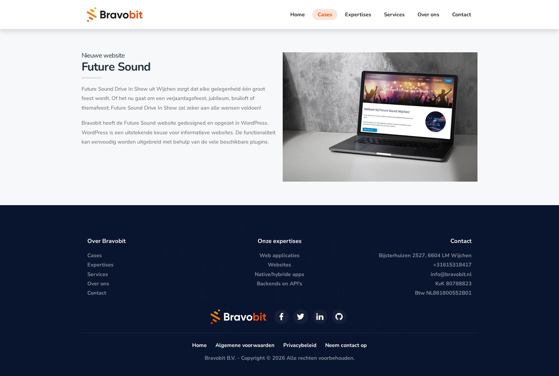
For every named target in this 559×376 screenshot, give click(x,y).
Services (97, 274)
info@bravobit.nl (451, 274)
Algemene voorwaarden (245, 345)
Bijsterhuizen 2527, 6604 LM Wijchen (425, 255)
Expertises (100, 264)
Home (199, 345)
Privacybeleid (299, 345)
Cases (94, 255)
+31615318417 (452, 264)
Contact (96, 292)
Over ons (98, 283)
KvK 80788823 (453, 283)
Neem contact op (346, 345)
